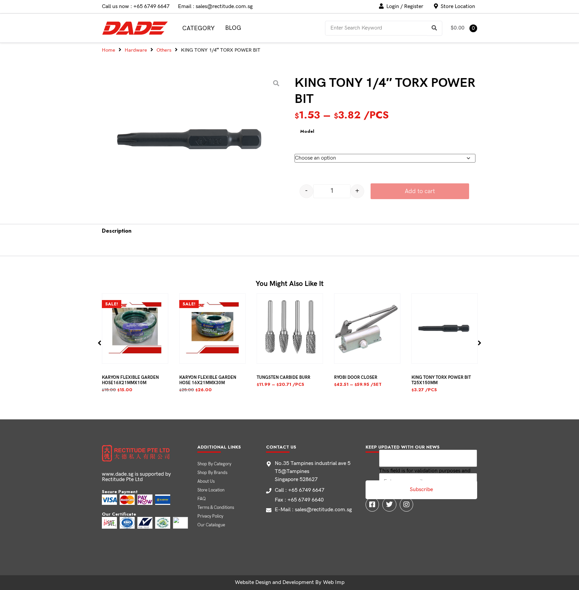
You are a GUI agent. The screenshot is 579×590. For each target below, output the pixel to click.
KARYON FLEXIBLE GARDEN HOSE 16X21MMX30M (207, 380)
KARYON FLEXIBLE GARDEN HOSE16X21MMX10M (130, 380)
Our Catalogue (211, 525)
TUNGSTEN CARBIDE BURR (283, 377)
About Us (206, 481)
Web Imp (333, 582)
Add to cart (420, 191)
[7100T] (191, 140)
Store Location (210, 490)
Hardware (136, 50)
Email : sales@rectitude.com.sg (215, 6)
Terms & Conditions (215, 507)
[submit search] (434, 28)
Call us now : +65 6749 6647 (136, 6)
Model (307, 131)
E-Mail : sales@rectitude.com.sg (313, 510)
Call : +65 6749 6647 (299, 490)
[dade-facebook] (372, 504)
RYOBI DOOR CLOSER (355, 377)
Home (108, 50)
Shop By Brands (212, 472)
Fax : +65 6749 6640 (299, 500)
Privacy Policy (210, 516)
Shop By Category (214, 464)
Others (164, 50)
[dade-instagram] (406, 504)
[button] (99, 343)
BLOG (233, 28)
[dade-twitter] (389, 504)
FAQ (201, 498)
